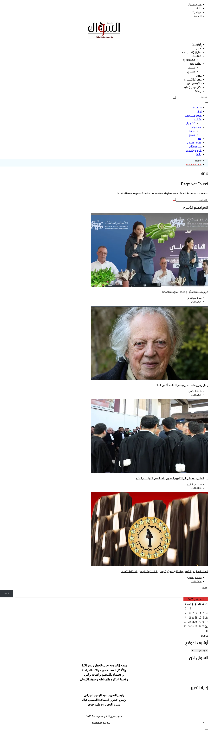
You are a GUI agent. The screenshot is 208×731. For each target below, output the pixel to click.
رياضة (198, 91)
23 (185, 621)
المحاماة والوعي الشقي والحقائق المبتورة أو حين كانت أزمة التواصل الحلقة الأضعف (164, 571)
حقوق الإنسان (193, 79)
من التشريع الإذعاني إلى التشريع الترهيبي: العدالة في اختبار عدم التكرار (172, 478)
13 (196, 617)
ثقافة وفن (195, 63)
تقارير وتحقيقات (192, 52)
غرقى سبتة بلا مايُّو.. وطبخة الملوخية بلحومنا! (185, 292)
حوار (199, 75)
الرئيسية (197, 44)
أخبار (199, 48)
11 (203, 617)
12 (200, 617)
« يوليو (204, 635)
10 (206, 617)
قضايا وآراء (188, 59)
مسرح (191, 71)
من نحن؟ (197, 12)
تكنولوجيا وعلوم (192, 87)
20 (195, 621)
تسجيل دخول (195, 4)
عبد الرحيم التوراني (194, 298)
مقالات (197, 55)
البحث (205, 587)
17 (207, 621)
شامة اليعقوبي (195, 391)
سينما (191, 67)
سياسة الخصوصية (100, 722)
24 (206, 626)
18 (203, 621)
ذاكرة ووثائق (194, 83)
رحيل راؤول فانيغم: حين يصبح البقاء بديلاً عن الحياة (182, 385)
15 (190, 617)
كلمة (199, 8)
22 (189, 621)
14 (193, 617)
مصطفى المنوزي (194, 484)
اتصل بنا (198, 16)
